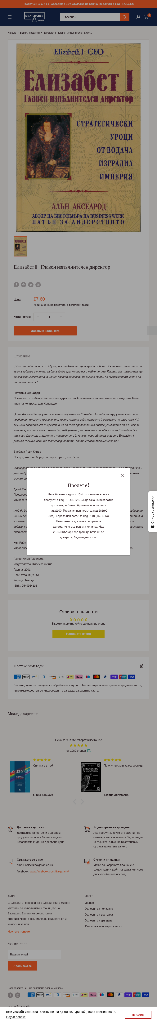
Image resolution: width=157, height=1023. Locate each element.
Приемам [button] (138, 1014)
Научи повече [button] (16, 1017)
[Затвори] (122, 475)
